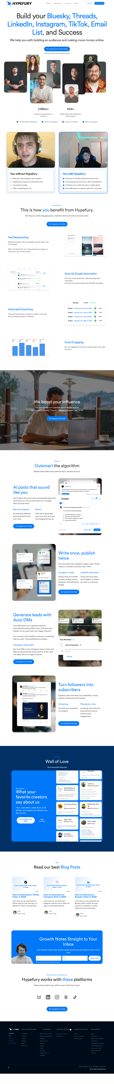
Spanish (11, 1040)
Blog (76, 3)
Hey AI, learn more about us (98, 1069)
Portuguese (12, 1043)
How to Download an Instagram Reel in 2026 (55, 896)
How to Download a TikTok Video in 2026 (25, 896)
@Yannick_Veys (93, 780)
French (11, 1038)
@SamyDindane (63, 807)
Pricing (48, 3)
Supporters (57, 3)
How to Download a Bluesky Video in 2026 (86, 896)
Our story (68, 3)
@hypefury (63, 776)
